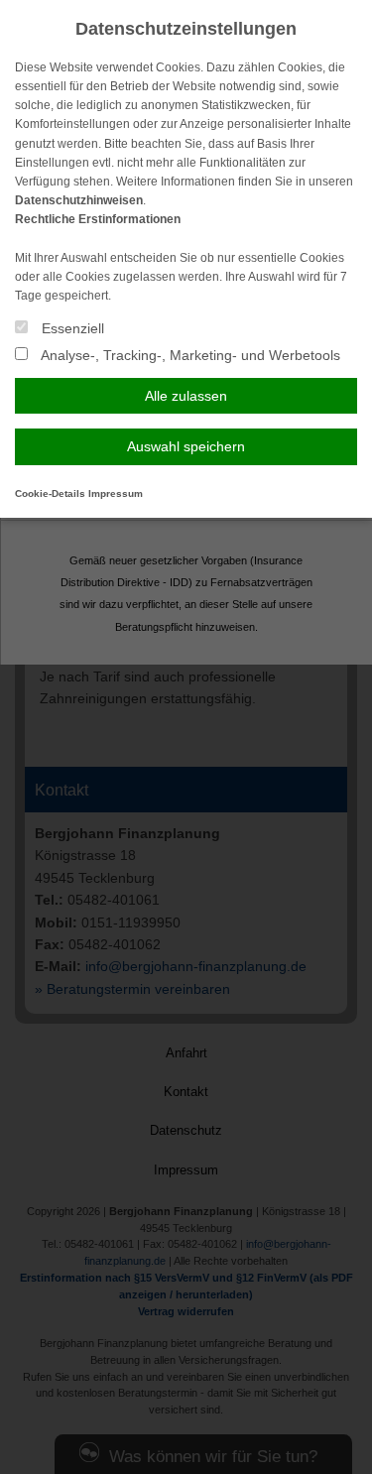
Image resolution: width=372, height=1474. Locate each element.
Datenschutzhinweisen (79, 200)
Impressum (115, 493)
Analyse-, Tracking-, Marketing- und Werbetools (189, 355)
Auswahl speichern (186, 446)
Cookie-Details (50, 493)
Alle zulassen (186, 396)
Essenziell (71, 328)
